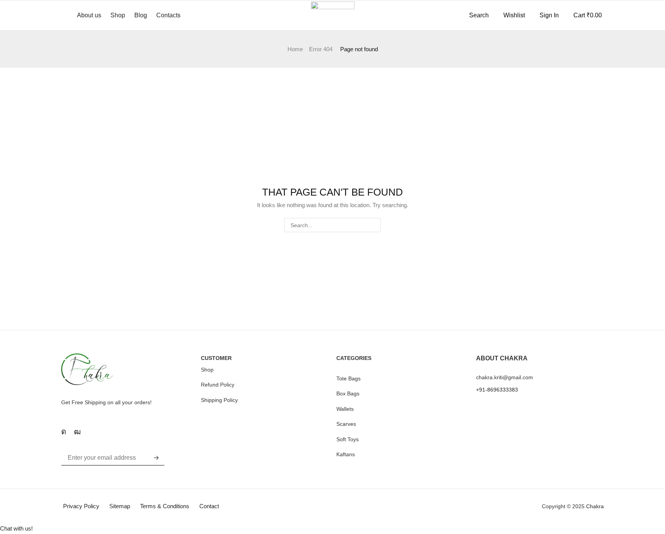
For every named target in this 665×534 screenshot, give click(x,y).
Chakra (595, 506)
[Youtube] (77, 431)
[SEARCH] (373, 225)
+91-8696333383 (497, 390)
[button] (475, 15)
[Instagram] (63, 431)
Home (295, 49)
